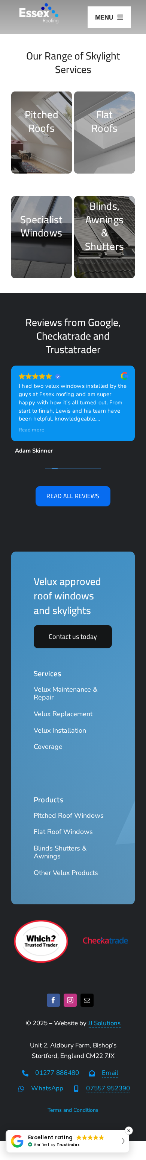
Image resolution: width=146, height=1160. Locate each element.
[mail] (87, 1000)
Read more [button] (31, 430)
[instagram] (70, 1000)
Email (110, 1073)
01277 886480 (57, 1073)
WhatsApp (47, 1088)
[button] (67, 1141)
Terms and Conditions (73, 1110)
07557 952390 (108, 1088)
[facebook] (53, 1000)
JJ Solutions (104, 1023)
